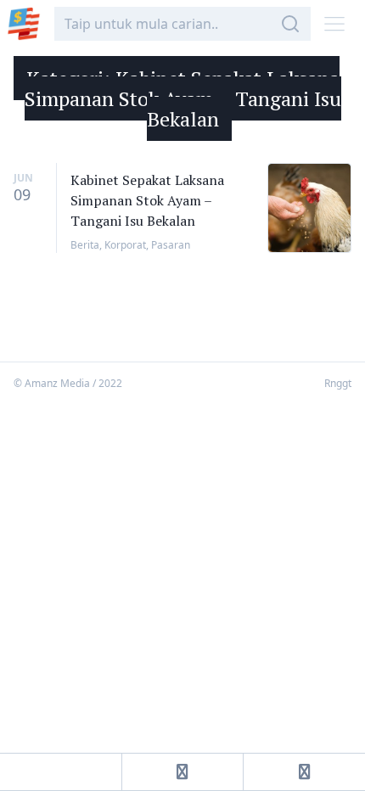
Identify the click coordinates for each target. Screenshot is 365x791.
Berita (84, 245)
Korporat (125, 245)
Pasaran (170, 245)
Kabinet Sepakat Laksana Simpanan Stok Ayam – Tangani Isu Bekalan (147, 200)
